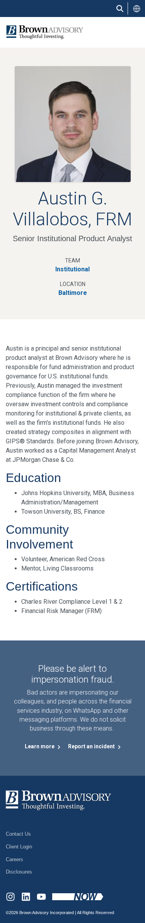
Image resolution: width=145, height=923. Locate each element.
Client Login (19, 847)
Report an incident (92, 746)
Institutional (72, 269)
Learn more (40, 746)
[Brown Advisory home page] (42, 32)
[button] (136, 8)
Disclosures (19, 872)
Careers (14, 859)
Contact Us (18, 834)
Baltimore (72, 292)
